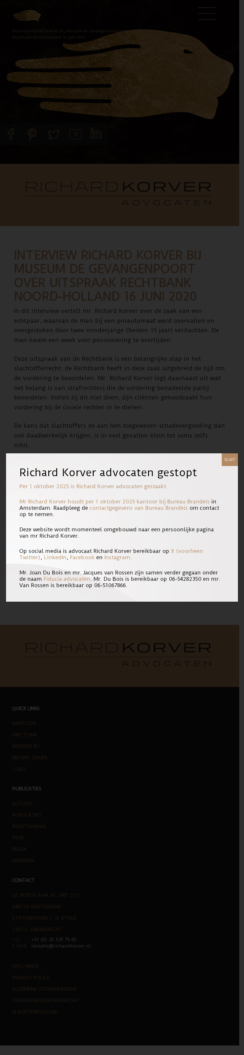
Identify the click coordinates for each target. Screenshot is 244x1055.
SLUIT (229, 459)
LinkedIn (55, 557)
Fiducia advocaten (67, 579)
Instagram (117, 557)
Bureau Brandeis (188, 501)
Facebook (82, 557)
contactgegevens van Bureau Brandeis (139, 508)
